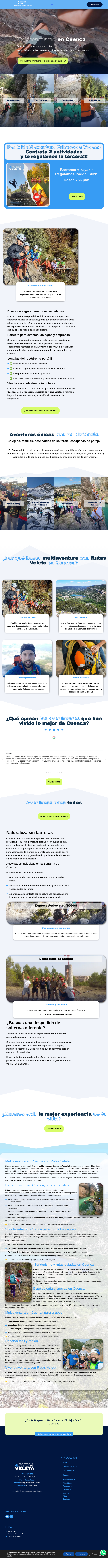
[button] (51, 4)
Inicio (65, 1462)
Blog (65, 1496)
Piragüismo (94, 100)
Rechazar (81, 1554)
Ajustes (94, 1554)
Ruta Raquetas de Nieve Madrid (40, 503)
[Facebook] (7, 1516)
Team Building (13, 503)
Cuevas (66, 1475)
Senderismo (67, 503)
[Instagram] (11, 1516)
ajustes (9, 1556)
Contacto (66, 1499)
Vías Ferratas (40, 100)
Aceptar (68, 1554)
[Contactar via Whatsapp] (103, 1555)
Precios (66, 1493)
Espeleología (67, 100)
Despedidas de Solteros (94, 503)
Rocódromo (68, 1486)
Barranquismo (13, 100)
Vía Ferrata (67, 1471)
